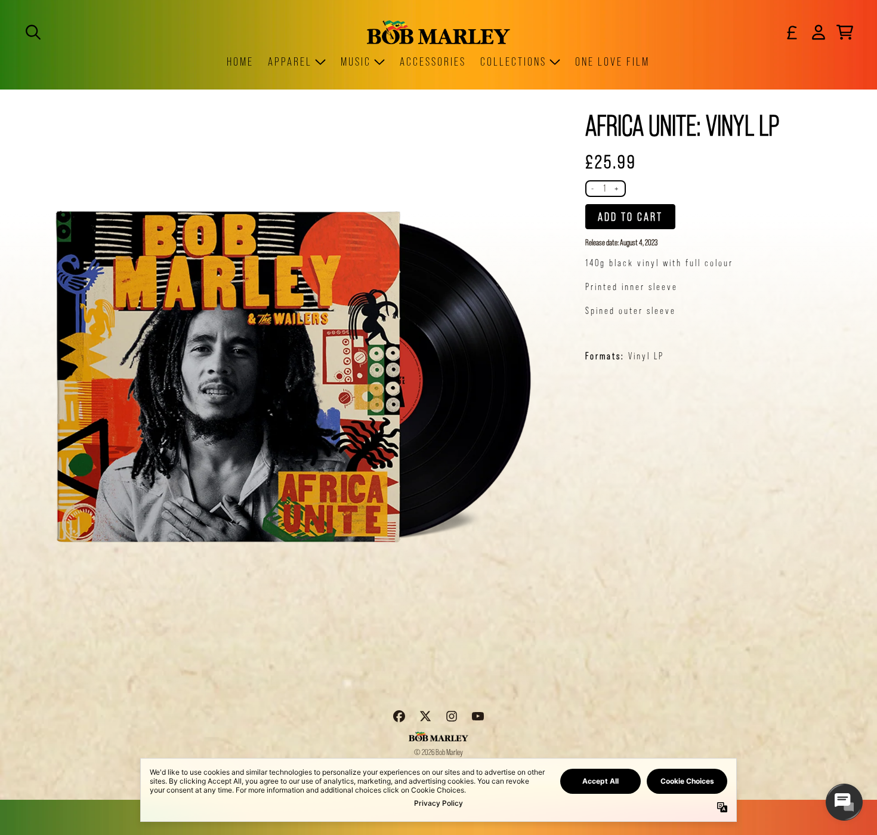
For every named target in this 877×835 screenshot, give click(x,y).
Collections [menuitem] (513, 61)
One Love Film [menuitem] (612, 61)
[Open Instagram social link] (451, 716)
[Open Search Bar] (32, 32)
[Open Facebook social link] (399, 716)
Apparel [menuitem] (290, 61)
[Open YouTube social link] (478, 716)
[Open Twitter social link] (425, 716)
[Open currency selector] (792, 32)
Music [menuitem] (356, 61)
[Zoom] (295, 375)
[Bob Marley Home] (438, 32)
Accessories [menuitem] (433, 61)
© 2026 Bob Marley (438, 752)
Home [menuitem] (240, 61)
